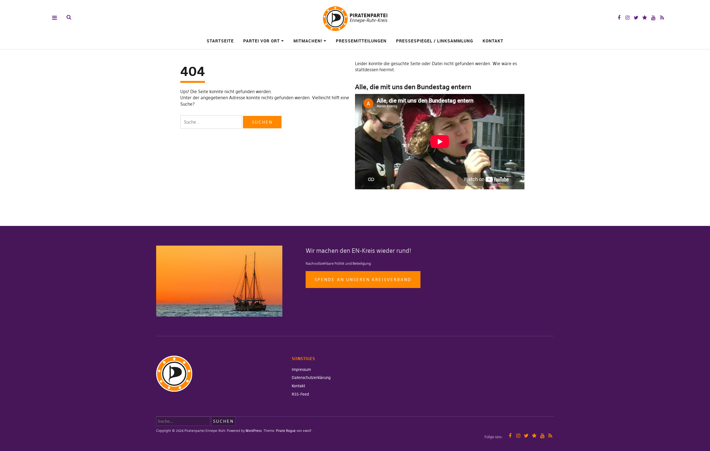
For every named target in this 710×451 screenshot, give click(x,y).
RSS (661, 17)
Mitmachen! (307, 41)
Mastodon (644, 17)
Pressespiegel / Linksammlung (434, 41)
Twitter (636, 17)
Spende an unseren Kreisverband (363, 279)
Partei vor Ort (261, 41)
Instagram (627, 17)
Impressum (301, 369)
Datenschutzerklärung (311, 377)
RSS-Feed (300, 394)
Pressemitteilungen (361, 41)
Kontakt (493, 41)
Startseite (220, 41)
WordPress (253, 431)
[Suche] (68, 17)
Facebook (618, 17)
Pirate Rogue (286, 431)
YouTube (653, 17)
